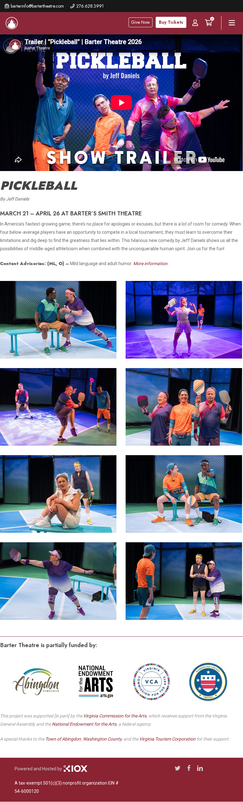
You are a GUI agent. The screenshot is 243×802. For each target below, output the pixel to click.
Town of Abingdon (63, 739)
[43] (60, 321)
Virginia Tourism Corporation (167, 739)
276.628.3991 (90, 6)
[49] (60, 582)
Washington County (102, 739)
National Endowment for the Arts (84, 724)
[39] (60, 408)
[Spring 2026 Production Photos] (60, 495)
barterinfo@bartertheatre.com (37, 6)
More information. (151, 263)
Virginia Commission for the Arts (114, 715)
